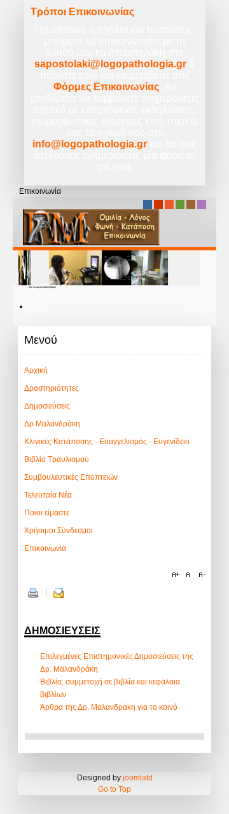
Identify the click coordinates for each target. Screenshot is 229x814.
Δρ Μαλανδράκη (52, 423)
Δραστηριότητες (51, 388)
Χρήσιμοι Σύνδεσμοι (58, 530)
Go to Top (114, 789)
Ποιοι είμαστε (46, 512)
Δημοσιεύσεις (47, 406)
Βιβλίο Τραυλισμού (56, 459)
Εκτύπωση (33, 593)
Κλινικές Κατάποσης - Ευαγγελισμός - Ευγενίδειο (107, 441)
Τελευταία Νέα (48, 495)
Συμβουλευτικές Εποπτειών (71, 477)
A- (200, 575)
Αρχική (36, 370)
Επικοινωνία (45, 548)
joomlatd (138, 777)
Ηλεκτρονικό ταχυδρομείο (58, 593)
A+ (177, 575)
